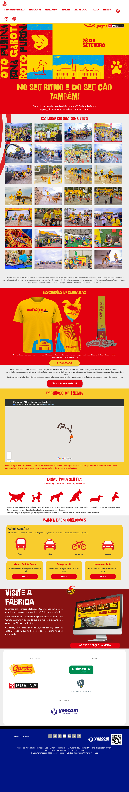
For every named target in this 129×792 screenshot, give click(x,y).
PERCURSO (66, 10)
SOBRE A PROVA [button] (51, 10)
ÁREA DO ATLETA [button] (80, 10)
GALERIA (95, 10)
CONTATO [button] (107, 10)
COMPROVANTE (35, 10)
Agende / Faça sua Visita (95, 645)
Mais (24, 576)
